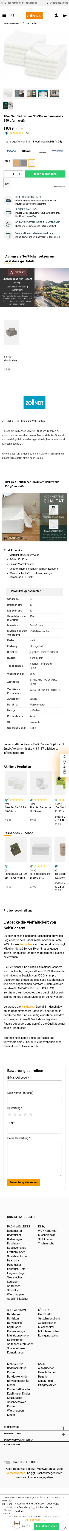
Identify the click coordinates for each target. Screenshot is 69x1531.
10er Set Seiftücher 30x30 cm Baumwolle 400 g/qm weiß (41, 809)
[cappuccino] (16, 163)
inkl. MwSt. (19, 129)
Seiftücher (25, 944)
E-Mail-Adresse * (18, 1077)
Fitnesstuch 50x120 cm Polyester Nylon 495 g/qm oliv (16, 876)
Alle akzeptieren (46, 1526)
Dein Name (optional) (20, 1093)
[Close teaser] (59, 778)
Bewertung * (14, 1108)
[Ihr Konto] (56, 15)
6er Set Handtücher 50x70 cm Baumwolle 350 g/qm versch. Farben (10, 358)
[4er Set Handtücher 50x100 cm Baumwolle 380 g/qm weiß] (41, 849)
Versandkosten (15, 1473)
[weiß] (31, 163)
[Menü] (4, 15)
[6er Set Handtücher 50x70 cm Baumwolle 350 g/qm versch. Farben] (11, 332)
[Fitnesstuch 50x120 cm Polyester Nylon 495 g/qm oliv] (16, 849)
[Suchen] (12, 15)
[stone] (23, 163)
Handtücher (28, 1006)
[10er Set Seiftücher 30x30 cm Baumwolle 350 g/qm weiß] (16, 783)
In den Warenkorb (45, 174)
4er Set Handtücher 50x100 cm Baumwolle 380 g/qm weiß (40, 876)
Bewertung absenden (24, 1182)
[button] (64, 765)
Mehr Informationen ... (34, 1520)
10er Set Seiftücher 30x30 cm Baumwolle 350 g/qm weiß (16, 809)
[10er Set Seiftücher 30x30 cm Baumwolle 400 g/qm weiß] (41, 783)
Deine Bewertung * (18, 1138)
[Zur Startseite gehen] (34, 15)
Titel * (11, 1123)
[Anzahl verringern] (7, 174)
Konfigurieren (21, 1526)
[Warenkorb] (65, 15)
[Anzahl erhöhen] (19, 174)
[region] (34, 70)
